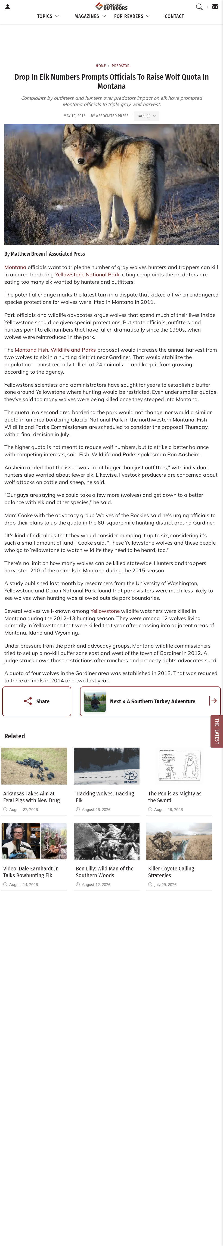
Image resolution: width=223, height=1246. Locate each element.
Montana (15, 267)
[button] (48, 17)
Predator (120, 66)
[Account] (7, 7)
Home (101, 66)
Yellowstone (105, 611)
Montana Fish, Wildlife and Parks (55, 349)
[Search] (199, 7)
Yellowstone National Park (87, 274)
